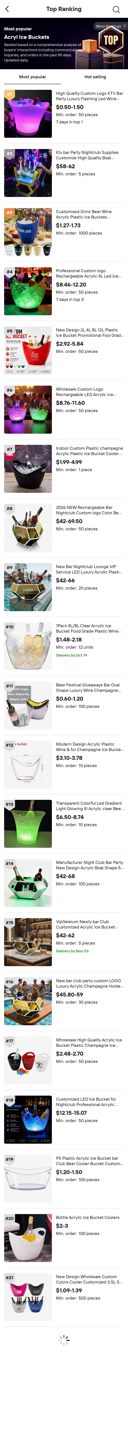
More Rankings (108, 26)
